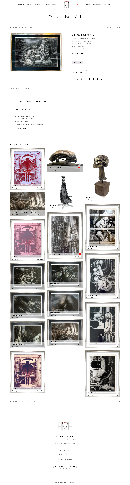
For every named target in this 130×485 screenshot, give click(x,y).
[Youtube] (68, 466)
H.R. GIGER (80, 54)
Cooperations (51, 4)
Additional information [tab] (36, 101)
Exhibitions (97, 4)
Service (88, 4)
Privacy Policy (68, 459)
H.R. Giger (22, 24)
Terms (63, 459)
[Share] (74, 79)
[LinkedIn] (62, 466)
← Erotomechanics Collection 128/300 (22, 27)
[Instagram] (74, 466)
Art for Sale (13, 24)
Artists (29, 4)
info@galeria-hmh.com (65, 454)
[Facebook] (55, 466)
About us (21, 4)
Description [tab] (17, 101)
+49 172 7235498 (65, 450)
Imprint (58, 459)
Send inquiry (78, 62)
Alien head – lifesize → (113, 27)
